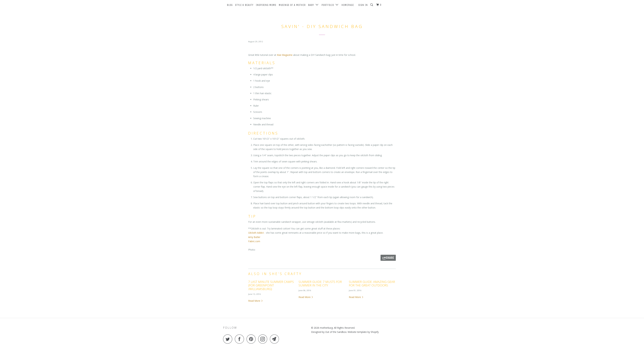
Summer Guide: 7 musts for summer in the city (320, 283)
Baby (312, 5)
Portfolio (328, 5)
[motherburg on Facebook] (240, 339)
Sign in (363, 5)
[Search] (372, 5)
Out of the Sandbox (335, 332)
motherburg (326, 327)
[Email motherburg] (275, 339)
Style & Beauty (244, 5)
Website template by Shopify (363, 332)
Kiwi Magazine (284, 54)
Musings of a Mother (292, 5)
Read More (254, 300)
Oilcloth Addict (256, 232)
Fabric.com (254, 241)
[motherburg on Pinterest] (252, 339)
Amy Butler (254, 237)
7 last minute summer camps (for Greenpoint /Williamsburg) (271, 285)
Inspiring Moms (266, 5)
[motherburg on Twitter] (228, 339)
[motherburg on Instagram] (263, 339)
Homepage (347, 5)
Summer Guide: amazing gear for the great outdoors (372, 283)
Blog (230, 5)
